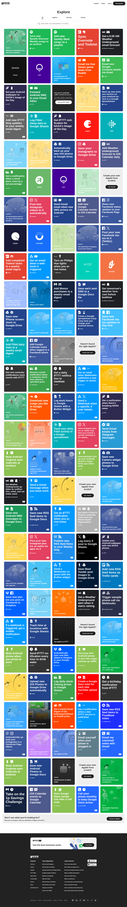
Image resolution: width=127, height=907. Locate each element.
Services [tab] (69, 17)
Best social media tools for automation (74, 890)
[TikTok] (91, 900)
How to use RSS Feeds (70, 876)
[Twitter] (88, 900)
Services (32, 864)
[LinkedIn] (76, 900)
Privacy (61, 900)
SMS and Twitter (46, 878)
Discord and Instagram (48, 864)
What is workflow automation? (72, 873)
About (65, 900)
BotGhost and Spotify (47, 876)
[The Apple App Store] (92, 861)
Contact (55, 900)
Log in (110, 3)
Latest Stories (69, 861)
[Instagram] (80, 900)
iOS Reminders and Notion (49, 881)
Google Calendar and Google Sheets (51, 870)
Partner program (47, 900)
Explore (96, 3)
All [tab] (42, 17)
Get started (119, 3)
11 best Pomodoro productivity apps (73, 881)
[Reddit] (95, 900)
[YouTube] (84, 900)
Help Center (33, 876)
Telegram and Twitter (47, 887)
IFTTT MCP (33, 873)
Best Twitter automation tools (71, 867)
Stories (32, 867)
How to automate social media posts (73, 887)
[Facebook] (73, 900)
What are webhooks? (69, 878)
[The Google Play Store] (92, 865)
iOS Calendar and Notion (48, 867)
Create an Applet (114, 819)
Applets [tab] (54, 17)
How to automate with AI (70, 864)
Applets (32, 870)
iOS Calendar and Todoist (48, 884)
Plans (103, 3)
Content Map (33, 878)
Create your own (87, 352)
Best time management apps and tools (74, 870)
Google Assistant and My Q (49, 873)
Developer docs (34, 887)
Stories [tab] (83, 17)
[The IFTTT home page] (6, 3)
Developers (33, 900)
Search (32, 881)
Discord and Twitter (47, 890)
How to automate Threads (70, 884)
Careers (40, 900)
